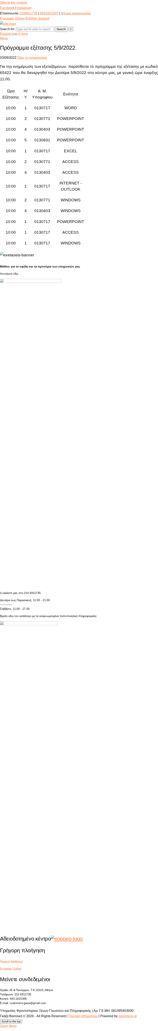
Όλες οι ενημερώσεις (32, 57)
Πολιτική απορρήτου (83, 1016)
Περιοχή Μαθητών (11, 961)
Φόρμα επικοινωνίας (76, 13)
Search (61, 29)
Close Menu (8, 1025)
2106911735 (28, 13)
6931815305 (49, 13)
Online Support (38, 18)
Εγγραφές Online (12, 18)
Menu (4, 38)
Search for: (7, 29)
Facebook (7, 8)
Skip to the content (13, 2)
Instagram (24, 8)
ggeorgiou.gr (127, 1016)
